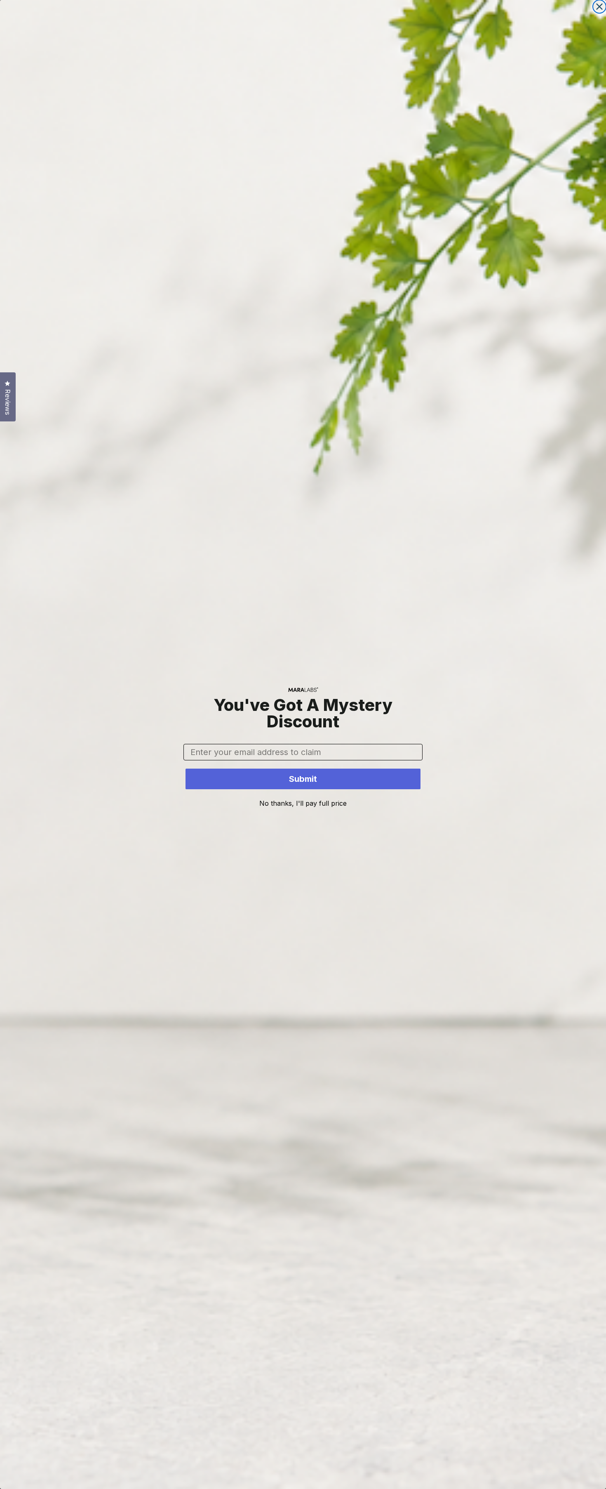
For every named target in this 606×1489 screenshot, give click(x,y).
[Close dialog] (599, 6)
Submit (303, 779)
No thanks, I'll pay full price (303, 803)
